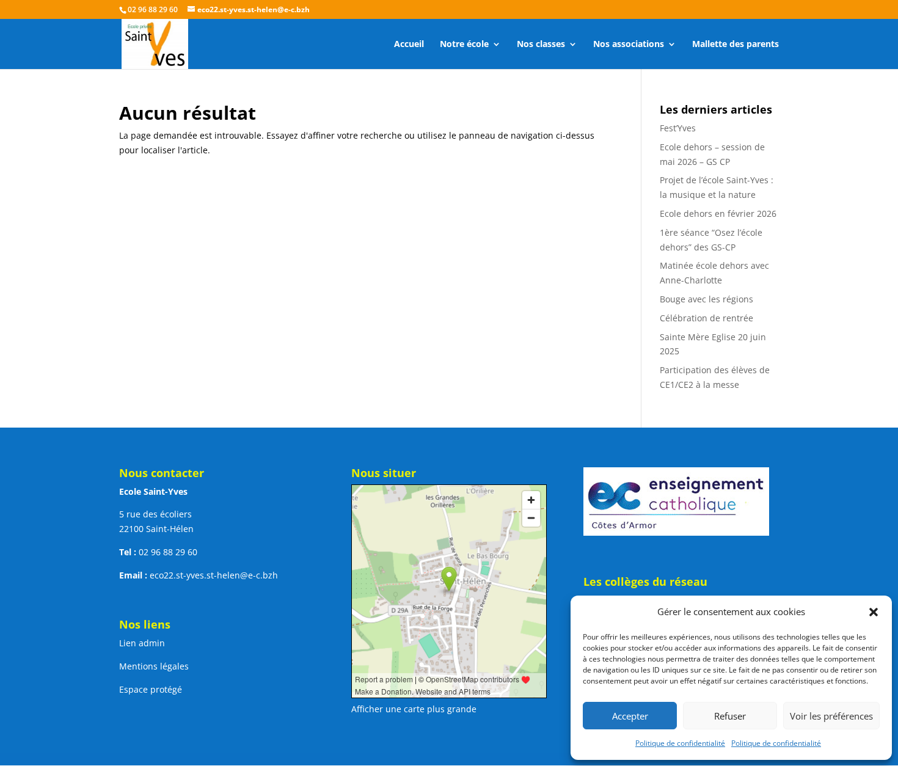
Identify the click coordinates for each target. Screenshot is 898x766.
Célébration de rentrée (706, 318)
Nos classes (541, 44)
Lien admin (142, 643)
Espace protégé (150, 689)
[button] (873, 612)
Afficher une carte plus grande (413, 709)
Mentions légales (154, 666)
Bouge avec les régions (706, 299)
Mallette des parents (735, 44)
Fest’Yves (678, 128)
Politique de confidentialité (680, 743)
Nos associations (628, 44)
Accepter (630, 716)
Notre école (464, 44)
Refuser (730, 716)
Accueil (409, 44)
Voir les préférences (831, 716)
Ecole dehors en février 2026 (718, 213)
